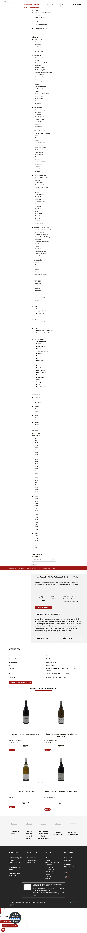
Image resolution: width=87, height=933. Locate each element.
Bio (28, 568)
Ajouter (12, 750)
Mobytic (36, 902)
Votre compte (68, 858)
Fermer (33, 564)
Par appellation (32, 860)
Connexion (67, 860)
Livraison (48, 860)
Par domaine (31, 862)
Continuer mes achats (9, 926)
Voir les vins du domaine (21, 683)
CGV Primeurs (49, 867)
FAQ (46, 858)
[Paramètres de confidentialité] (3, 930)
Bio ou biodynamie (20, 568)
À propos (48, 876)
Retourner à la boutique (8, 921)
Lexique (47, 874)
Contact (48, 878)
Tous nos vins (31, 858)
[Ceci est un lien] (9, 2)
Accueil (11, 568)
